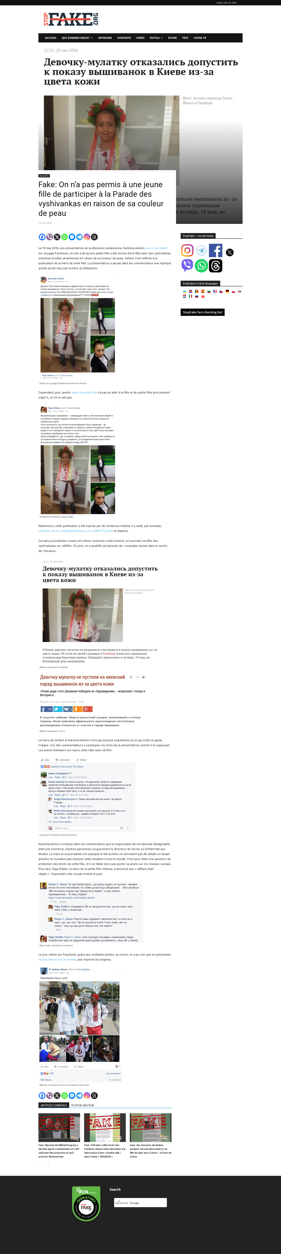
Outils (155, 38)
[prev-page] (40, 1164)
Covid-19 (200, 38)
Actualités (44, 175)
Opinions (105, 38)
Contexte (124, 38)
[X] (57, 237)
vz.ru (89, 531)
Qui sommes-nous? (76, 38)
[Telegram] (79, 237)
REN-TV (99, 531)
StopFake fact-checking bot (202, 312)
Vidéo (140, 38)
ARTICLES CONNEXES (54, 1105)
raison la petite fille (84, 392)
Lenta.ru (44, 531)
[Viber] (49, 237)
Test (185, 38)
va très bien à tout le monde (57, 959)
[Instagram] (87, 237)
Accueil (51, 38)
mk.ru (55, 531)
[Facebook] (42, 237)
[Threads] (94, 237)
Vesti (109, 531)
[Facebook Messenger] (72, 237)
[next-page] (47, 1164)
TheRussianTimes (72, 531)
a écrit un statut (156, 248)
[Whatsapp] (64, 237)
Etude (172, 38)
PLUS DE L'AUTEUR (82, 1105)
